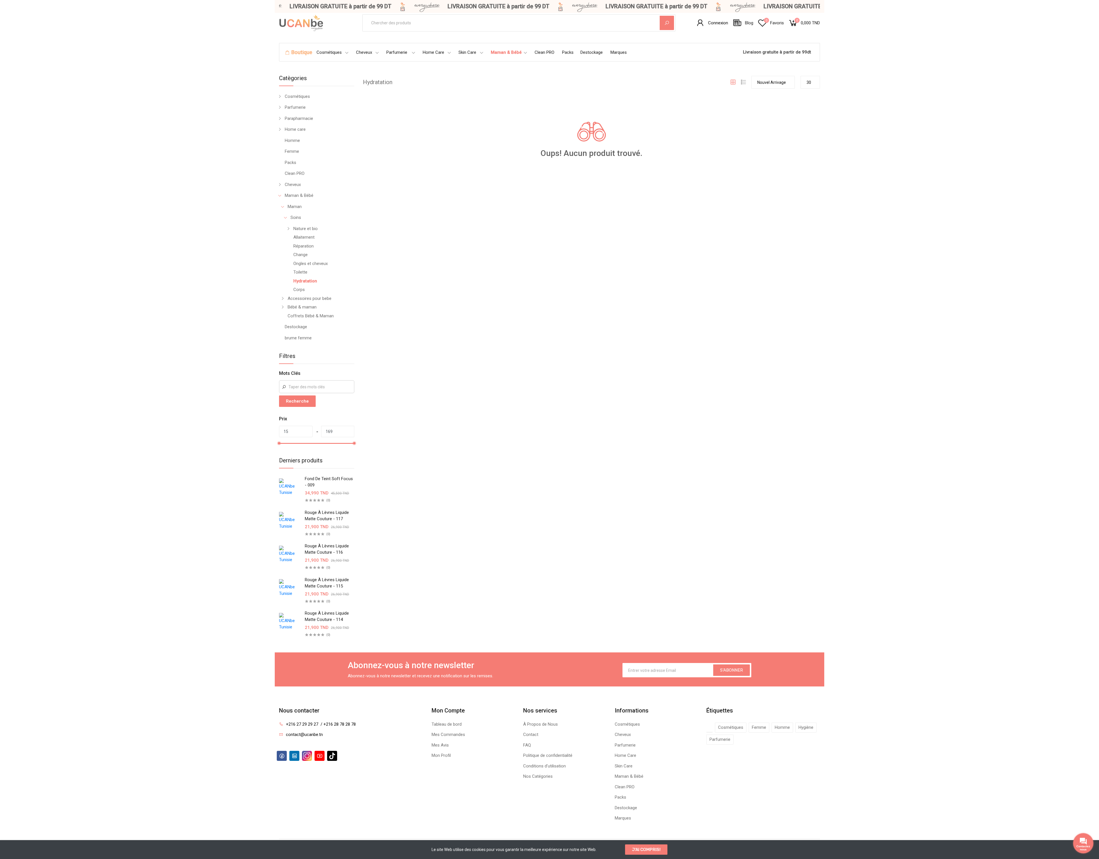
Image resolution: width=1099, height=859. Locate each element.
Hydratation (305, 281)
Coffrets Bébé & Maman (311, 315)
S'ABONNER (731, 670)
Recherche (297, 401)
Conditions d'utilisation (544, 766)
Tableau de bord (447, 724)
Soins (295, 217)
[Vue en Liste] (743, 82)
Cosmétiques (329, 52)
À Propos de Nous (540, 724)
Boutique (301, 52)
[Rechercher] (667, 23)
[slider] (279, 443)
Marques (618, 52)
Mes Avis (440, 745)
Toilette (300, 272)
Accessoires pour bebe (309, 298)
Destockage (591, 52)
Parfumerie (396, 52)
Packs (568, 52)
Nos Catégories (538, 776)
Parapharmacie (299, 118)
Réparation (303, 246)
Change (300, 254)
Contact (530, 734)
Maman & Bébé (506, 52)
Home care (295, 129)
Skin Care (467, 52)
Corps (299, 289)
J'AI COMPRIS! (646, 849)
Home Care (433, 52)
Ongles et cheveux (310, 263)
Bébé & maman (302, 307)
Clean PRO (544, 52)
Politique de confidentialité (547, 755)
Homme (292, 140)
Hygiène (805, 727)
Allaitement (304, 237)
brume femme (298, 338)
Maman (295, 206)
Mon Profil (441, 755)
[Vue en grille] (733, 82)
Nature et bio (305, 228)
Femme (292, 151)
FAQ (527, 745)
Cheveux (364, 52)
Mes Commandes (448, 734)
